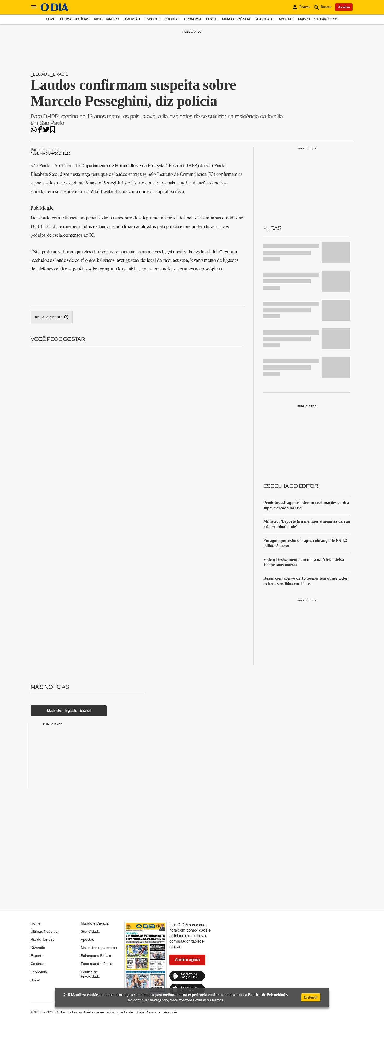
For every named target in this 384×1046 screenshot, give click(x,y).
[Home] (54, 10)
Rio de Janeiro (106, 19)
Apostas (285, 19)
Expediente (123, 1012)
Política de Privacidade (90, 974)
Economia (192, 19)
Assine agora (187, 959)
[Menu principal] (33, 7)
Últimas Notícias (74, 19)
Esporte (152, 19)
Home (50, 19)
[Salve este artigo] (52, 131)
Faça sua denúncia (96, 964)
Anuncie (170, 1012)
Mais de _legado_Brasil (68, 710)
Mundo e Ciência (236, 19)
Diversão (132, 19)
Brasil (212, 19)
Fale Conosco (148, 1012)
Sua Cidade (264, 19)
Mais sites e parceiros (318, 19)
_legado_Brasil (49, 74)
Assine (344, 7)
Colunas (171, 19)
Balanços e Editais (96, 956)
